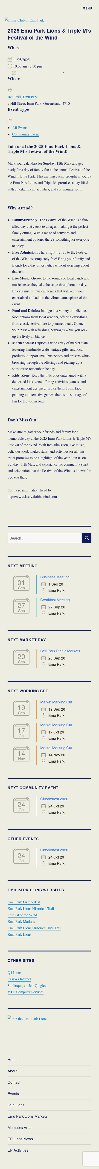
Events (13, 1093)
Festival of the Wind (22, 914)
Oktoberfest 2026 (54, 798)
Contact (14, 1082)
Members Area (20, 1127)
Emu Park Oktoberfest (24, 901)
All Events (19, 127)
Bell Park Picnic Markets (60, 651)
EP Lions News (20, 1138)
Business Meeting (55, 577)
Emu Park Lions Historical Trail (31, 908)
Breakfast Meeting (55, 599)
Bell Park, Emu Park (23, 96)
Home (12, 1059)
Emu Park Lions (19, 934)
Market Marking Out (56, 702)
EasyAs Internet (19, 978)
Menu (87, 8)
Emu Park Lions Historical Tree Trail (34, 927)
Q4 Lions (14, 972)
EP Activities (18, 1150)
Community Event (25, 134)
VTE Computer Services (26, 991)
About (12, 1071)
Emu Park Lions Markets (27, 1116)
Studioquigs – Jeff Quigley (27, 985)
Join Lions (16, 1105)
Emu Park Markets (21, 921)
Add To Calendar (39, 72)
